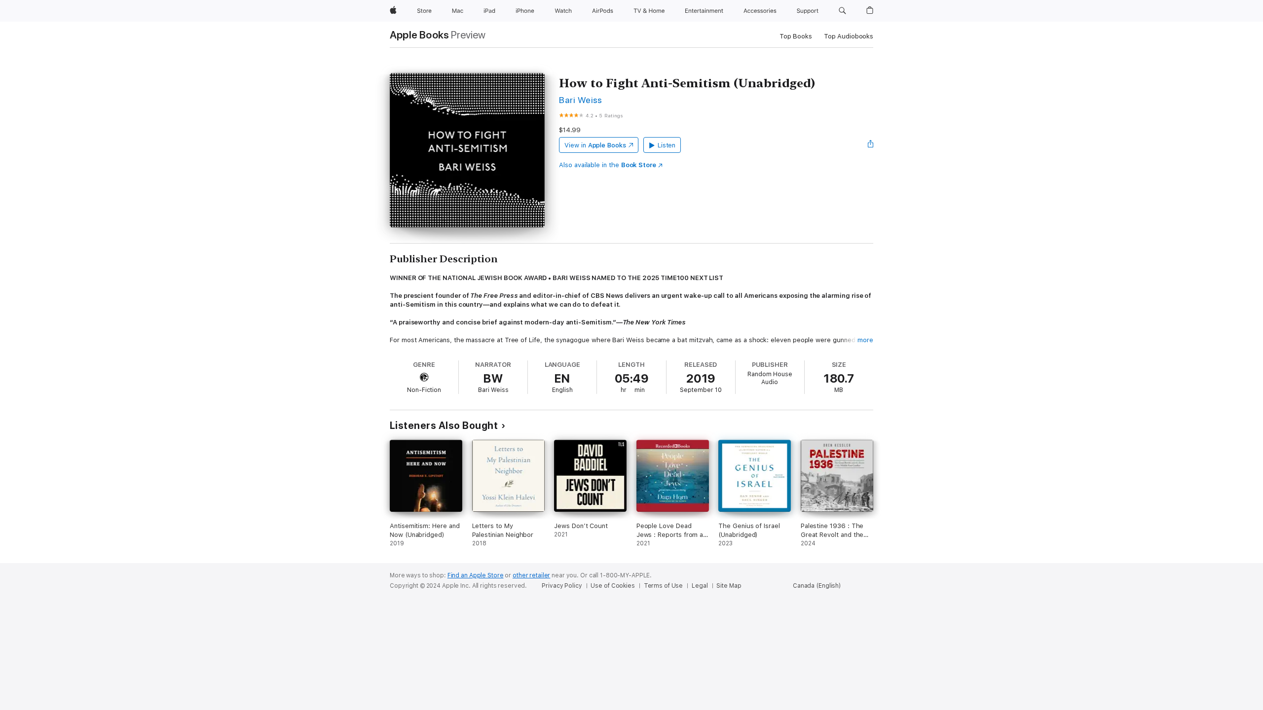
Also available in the (607, 165)
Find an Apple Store (475, 575)
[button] (842, 11)
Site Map (728, 585)
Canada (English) (817, 585)
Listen (667, 145)
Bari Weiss (580, 100)
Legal (699, 585)
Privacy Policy (562, 585)
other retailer (531, 575)
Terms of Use (663, 585)
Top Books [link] (796, 36)
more (865, 340)
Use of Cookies (612, 585)
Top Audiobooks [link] (848, 36)
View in (595, 145)
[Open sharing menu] (870, 145)
